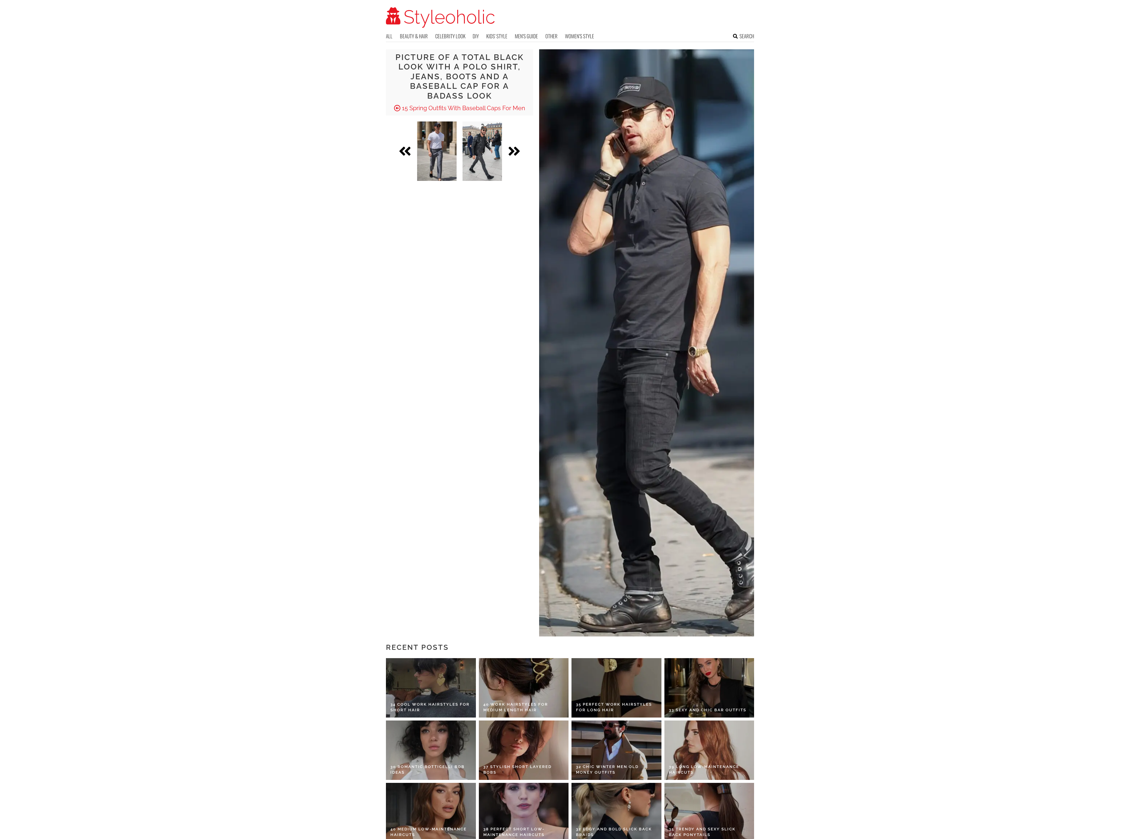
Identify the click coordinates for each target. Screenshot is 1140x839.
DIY (476, 36)
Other (551, 36)
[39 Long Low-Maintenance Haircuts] (709, 750)
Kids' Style (496, 36)
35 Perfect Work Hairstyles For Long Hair (614, 707)
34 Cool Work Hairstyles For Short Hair (430, 707)
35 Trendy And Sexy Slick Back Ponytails (702, 832)
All (389, 36)
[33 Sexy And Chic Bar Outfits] (709, 688)
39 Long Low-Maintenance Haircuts (704, 769)
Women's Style (579, 36)
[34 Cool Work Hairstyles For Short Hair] (431, 688)
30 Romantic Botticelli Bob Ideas (427, 769)
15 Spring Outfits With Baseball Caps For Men (462, 108)
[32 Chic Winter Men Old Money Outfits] (616, 750)
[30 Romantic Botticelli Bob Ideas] (431, 750)
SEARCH (747, 36)
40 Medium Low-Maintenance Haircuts (428, 832)
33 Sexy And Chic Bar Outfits (707, 710)
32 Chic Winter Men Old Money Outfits (607, 769)
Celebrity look (450, 36)
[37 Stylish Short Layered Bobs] (524, 750)
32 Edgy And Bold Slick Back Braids (614, 832)
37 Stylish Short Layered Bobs (517, 769)
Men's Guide (526, 36)
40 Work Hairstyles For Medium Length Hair (515, 707)
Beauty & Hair (414, 36)
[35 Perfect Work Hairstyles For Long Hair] (616, 688)
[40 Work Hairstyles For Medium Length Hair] (524, 688)
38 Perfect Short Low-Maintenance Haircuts (513, 832)
